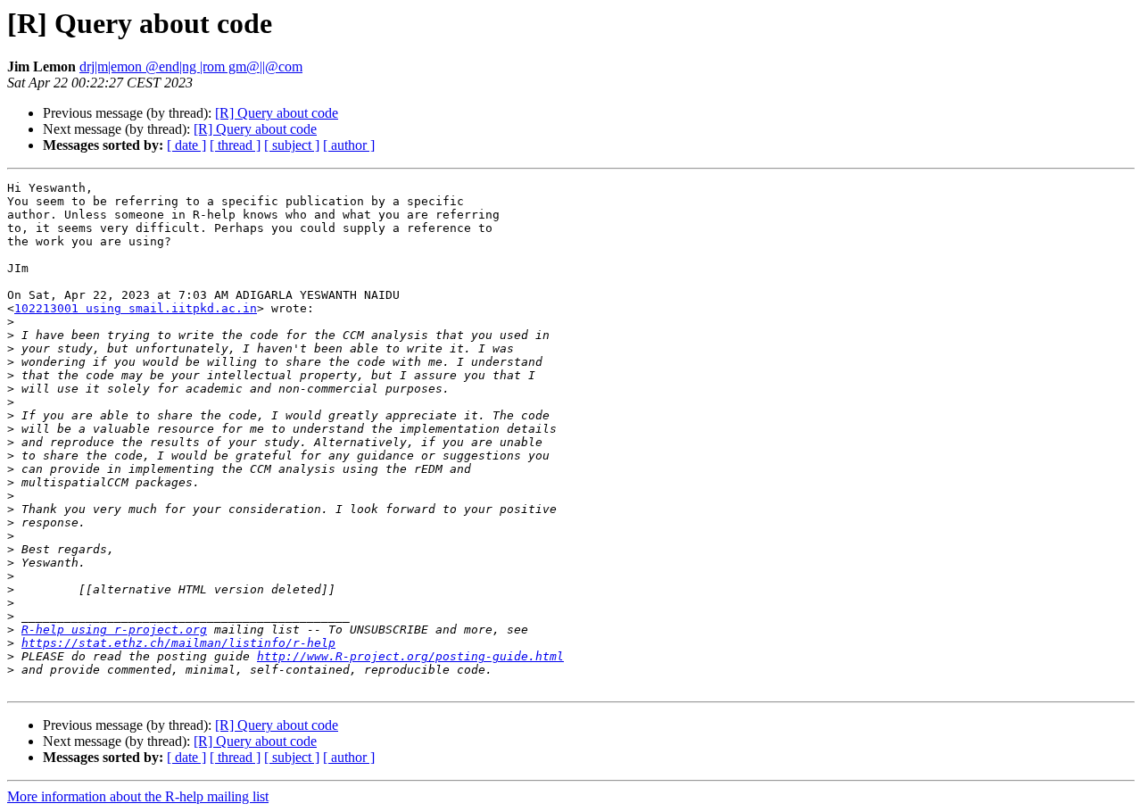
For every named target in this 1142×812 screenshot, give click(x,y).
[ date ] (186, 145)
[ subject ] (291, 145)
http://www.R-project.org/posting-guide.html (410, 656)
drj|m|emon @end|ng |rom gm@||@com (190, 66)
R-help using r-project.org (114, 629)
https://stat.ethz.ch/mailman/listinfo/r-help (178, 643)
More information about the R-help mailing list (138, 796)
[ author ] (349, 145)
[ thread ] (235, 145)
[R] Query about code (276, 112)
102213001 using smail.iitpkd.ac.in (135, 308)
